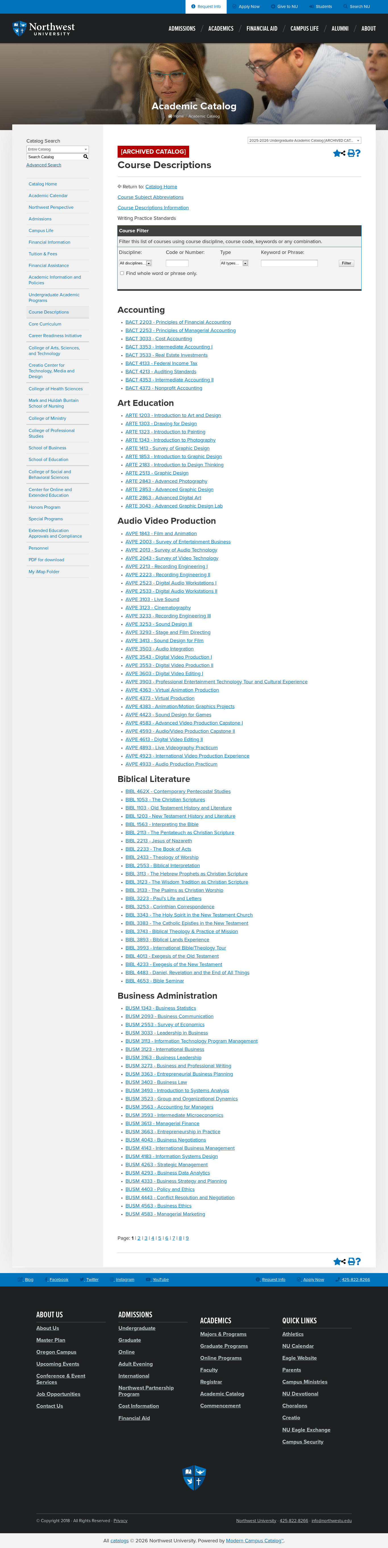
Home (178, 116)
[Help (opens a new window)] (358, 153)
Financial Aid (262, 28)
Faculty (209, 1370)
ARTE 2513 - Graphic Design (157, 473)
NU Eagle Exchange (306, 1430)
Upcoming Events (57, 1364)
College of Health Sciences (56, 389)
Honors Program (45, 507)
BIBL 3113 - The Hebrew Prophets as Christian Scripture (187, 874)
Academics (220, 28)
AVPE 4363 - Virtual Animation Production (172, 690)
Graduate (129, 1340)
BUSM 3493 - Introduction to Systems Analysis (177, 1090)
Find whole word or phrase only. (161, 273)
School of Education (48, 459)
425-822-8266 (294, 1520)
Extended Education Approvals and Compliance (55, 533)
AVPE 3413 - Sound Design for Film (165, 640)
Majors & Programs (223, 1334)
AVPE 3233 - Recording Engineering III (168, 616)
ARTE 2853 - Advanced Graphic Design (170, 489)
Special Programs (46, 519)
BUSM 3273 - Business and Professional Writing (178, 1066)
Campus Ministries (304, 1382)
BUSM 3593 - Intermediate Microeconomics (174, 1115)
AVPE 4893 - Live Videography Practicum (172, 747)
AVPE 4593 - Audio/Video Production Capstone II (180, 731)
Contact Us (49, 1406)
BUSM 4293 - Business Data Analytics (168, 1173)
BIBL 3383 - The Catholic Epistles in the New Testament (187, 923)
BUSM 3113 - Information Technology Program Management (192, 1041)
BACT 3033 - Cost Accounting (159, 338)
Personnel (39, 548)
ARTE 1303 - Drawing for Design (161, 423)
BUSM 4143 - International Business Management (180, 1148)
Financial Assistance (49, 265)
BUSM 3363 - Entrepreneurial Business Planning (179, 1074)
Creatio (291, 1418)
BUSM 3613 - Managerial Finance (162, 1123)
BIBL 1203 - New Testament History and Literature (180, 816)
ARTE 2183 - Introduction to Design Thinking (175, 465)
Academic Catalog (204, 116)
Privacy (121, 1520)
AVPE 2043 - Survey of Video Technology (172, 558)
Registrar (211, 1382)
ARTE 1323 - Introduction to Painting (165, 432)
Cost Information (138, 1406)
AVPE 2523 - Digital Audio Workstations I (171, 583)
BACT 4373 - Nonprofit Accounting (164, 388)
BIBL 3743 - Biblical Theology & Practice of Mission (182, 931)
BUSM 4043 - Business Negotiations (166, 1140)
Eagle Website (299, 1358)
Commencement (220, 1406)
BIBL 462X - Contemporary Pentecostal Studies (178, 791)
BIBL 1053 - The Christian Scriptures (165, 799)
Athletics (293, 1334)
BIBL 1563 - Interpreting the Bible (162, 824)
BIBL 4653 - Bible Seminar (155, 981)
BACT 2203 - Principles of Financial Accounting (178, 322)
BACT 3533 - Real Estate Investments (167, 355)
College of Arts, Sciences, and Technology (54, 350)
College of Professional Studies (52, 433)
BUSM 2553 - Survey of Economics (165, 1024)
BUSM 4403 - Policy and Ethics (160, 1189)
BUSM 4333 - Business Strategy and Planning (176, 1181)
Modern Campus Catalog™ (254, 1540)
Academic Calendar (48, 196)
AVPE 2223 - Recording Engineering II (168, 574)
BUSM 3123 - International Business (165, 1049)
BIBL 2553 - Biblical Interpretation (163, 865)
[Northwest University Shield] (194, 1478)
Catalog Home (43, 184)
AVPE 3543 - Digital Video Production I (169, 657)
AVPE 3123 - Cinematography (158, 607)
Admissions (182, 28)
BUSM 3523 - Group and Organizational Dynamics (182, 1099)
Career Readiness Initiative (55, 336)
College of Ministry (47, 418)
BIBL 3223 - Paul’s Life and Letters (163, 898)
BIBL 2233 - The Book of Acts (158, 849)
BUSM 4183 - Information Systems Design (172, 1156)
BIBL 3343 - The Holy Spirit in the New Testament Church (189, 915)
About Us (47, 1328)
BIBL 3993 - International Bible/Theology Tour (176, 948)
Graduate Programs (224, 1346)
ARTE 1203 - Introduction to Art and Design (173, 415)
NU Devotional (300, 1394)
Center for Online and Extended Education (50, 492)
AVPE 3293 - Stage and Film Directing (168, 632)
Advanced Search (43, 165)
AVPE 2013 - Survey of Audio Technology (171, 550)
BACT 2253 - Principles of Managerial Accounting (181, 330)
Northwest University (256, 1520)
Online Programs (221, 1358)
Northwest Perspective (51, 207)
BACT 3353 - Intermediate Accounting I (169, 347)
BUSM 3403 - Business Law (156, 1082)
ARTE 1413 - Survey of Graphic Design (168, 448)
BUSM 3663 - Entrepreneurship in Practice (173, 1131)
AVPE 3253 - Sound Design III (159, 624)
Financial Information (49, 242)
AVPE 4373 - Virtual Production (160, 698)
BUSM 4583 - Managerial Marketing (165, 1214)
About (369, 28)
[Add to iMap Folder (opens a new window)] (336, 153)
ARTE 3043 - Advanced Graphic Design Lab (174, 506)
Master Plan (50, 1340)
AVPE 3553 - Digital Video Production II (169, 665)
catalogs (119, 1540)
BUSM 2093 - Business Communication (170, 1016)
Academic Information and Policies (55, 280)
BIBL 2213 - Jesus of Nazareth (159, 841)
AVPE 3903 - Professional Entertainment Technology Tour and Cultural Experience (217, 682)
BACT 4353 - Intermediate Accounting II (170, 380)
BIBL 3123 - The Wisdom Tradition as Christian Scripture (187, 882)
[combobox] (304, 140)
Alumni (340, 28)
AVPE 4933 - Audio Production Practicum (172, 764)
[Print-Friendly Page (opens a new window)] (350, 153)
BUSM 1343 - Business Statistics (161, 1008)
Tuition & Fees (43, 254)
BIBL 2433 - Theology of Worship (162, 857)
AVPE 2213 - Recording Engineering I (167, 566)
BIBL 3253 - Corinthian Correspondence (170, 907)
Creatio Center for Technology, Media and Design (51, 370)
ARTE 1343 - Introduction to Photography (171, 440)
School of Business (47, 448)
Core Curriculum (45, 324)
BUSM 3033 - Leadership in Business (167, 1033)
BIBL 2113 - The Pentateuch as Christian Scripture (180, 832)
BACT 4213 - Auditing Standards (161, 371)
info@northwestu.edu (332, 1520)
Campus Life (305, 28)
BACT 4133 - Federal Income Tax (161, 363)
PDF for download (46, 560)
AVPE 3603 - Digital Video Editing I (164, 673)
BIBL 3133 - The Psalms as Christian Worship (174, 890)
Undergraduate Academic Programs (54, 297)
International (133, 1376)
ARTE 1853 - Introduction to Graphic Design (174, 456)
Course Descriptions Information (153, 208)
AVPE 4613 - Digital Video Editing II (164, 739)
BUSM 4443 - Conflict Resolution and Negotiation (180, 1197)
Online (126, 1352)
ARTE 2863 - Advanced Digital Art (163, 498)
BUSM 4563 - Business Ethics (158, 1206)
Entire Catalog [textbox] (39, 149)
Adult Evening (135, 1364)
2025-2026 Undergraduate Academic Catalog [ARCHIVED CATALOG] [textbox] (305, 140)
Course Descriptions (49, 312)
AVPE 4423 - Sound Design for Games (168, 715)
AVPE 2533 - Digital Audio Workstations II (171, 591)
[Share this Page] (343, 153)
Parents (291, 1370)
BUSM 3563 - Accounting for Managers (169, 1107)
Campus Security (303, 1442)
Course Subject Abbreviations (150, 197)
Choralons (294, 1406)
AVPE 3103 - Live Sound (152, 599)
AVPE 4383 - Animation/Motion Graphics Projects (180, 706)
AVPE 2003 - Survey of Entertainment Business (178, 542)
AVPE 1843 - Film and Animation (161, 533)
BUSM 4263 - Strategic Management (167, 1164)
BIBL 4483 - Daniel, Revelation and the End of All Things (187, 972)
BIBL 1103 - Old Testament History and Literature (179, 808)
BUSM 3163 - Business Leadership (163, 1057)
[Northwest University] (43, 33)
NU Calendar (298, 1346)
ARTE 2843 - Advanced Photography (166, 481)
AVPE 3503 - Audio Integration (160, 649)
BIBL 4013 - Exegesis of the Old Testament (172, 956)
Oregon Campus (56, 1352)
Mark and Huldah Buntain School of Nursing (54, 403)
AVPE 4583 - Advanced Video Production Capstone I (184, 723)
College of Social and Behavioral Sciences (50, 474)
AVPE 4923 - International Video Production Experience (187, 756)
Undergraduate (137, 1328)
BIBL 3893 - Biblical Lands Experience (167, 939)
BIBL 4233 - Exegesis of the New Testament (174, 964)
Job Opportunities (58, 1394)
